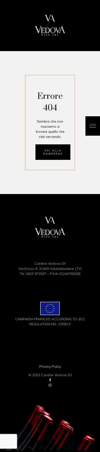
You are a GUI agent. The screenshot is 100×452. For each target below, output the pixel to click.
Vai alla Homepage (53, 152)
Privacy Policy (50, 366)
